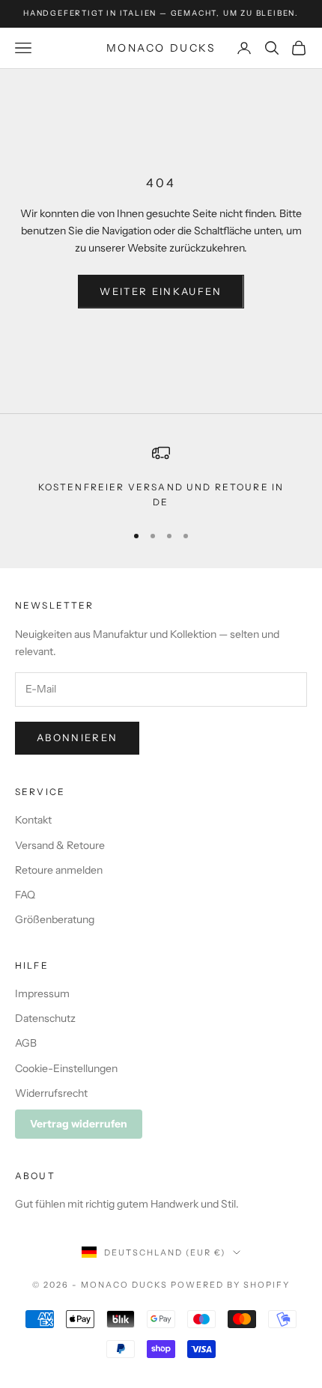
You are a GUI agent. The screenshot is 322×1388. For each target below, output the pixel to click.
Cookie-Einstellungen (66, 1068)
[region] (161, 477)
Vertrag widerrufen (78, 1123)
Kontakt (33, 820)
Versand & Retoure (60, 845)
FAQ (25, 894)
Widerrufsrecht (51, 1093)
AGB (26, 1043)
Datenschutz (45, 1018)
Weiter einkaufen (161, 291)
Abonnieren (77, 737)
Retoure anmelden (59, 870)
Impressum (42, 993)
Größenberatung (54, 919)
